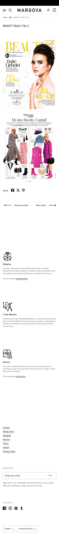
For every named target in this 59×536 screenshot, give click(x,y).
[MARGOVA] (29, 10)
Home (5, 17)
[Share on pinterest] (23, 190)
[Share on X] (18, 190)
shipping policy (22, 279)
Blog (10, 17)
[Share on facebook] (12, 190)
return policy (20, 377)
